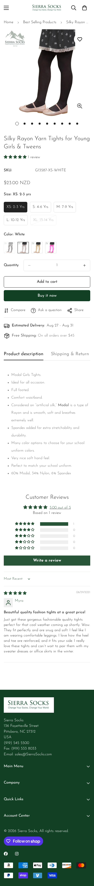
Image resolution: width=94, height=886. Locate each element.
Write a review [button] (47, 561)
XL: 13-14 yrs (44, 222)
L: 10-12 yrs (17, 222)
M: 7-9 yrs (66, 208)
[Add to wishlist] (79, 39)
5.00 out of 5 (60, 508)
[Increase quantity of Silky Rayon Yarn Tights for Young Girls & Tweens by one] (84, 265)
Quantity (11, 265)
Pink (50, 247)
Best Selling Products (39, 22)
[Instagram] (17, 854)
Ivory (37, 247)
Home (8, 22)
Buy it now (47, 296)
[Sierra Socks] (47, 8)
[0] (84, 8)
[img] (15, 593)
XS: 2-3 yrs (17, 208)
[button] (16, 157)
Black (9, 247)
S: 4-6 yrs (42, 208)
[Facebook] (6, 854)
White (23, 247)
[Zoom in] (79, 106)
